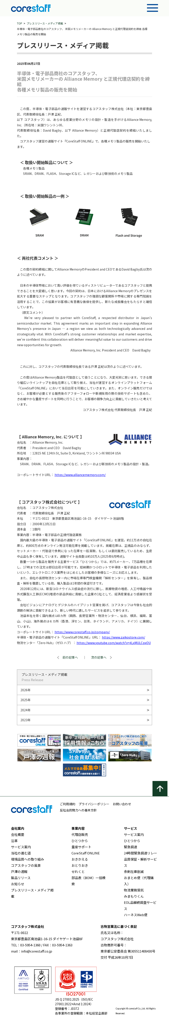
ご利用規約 (67, 804)
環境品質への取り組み (27, 859)
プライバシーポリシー (94, 804)
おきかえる (80, 859)
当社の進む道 (21, 853)
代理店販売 (80, 834)
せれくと (78, 871)
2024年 (25, 710)
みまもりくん (134, 896)
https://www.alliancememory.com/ (80, 475)
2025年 (25, 700)
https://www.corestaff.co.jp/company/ (82, 632)
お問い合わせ (122, 804)
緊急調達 (130, 846)
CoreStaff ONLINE (86, 853)
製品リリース (21, 877)
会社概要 (17, 834)
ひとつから (80, 840)
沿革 (14, 840)
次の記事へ (99, 657)
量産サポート (81, 846)
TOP (19, 23)
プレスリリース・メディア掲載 (45, 23)
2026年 (25, 690)
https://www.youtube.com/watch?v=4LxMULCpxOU (114, 643)
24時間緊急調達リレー (140, 853)
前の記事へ (70, 657)
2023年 (25, 720)
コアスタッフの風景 (26, 865)
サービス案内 (21, 846)
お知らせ (17, 884)
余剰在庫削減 (134, 871)
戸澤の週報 (19, 871)
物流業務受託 (134, 890)
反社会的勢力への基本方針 (78, 810)
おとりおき (80, 865)
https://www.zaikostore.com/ (123, 637)
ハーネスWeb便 (135, 914)
